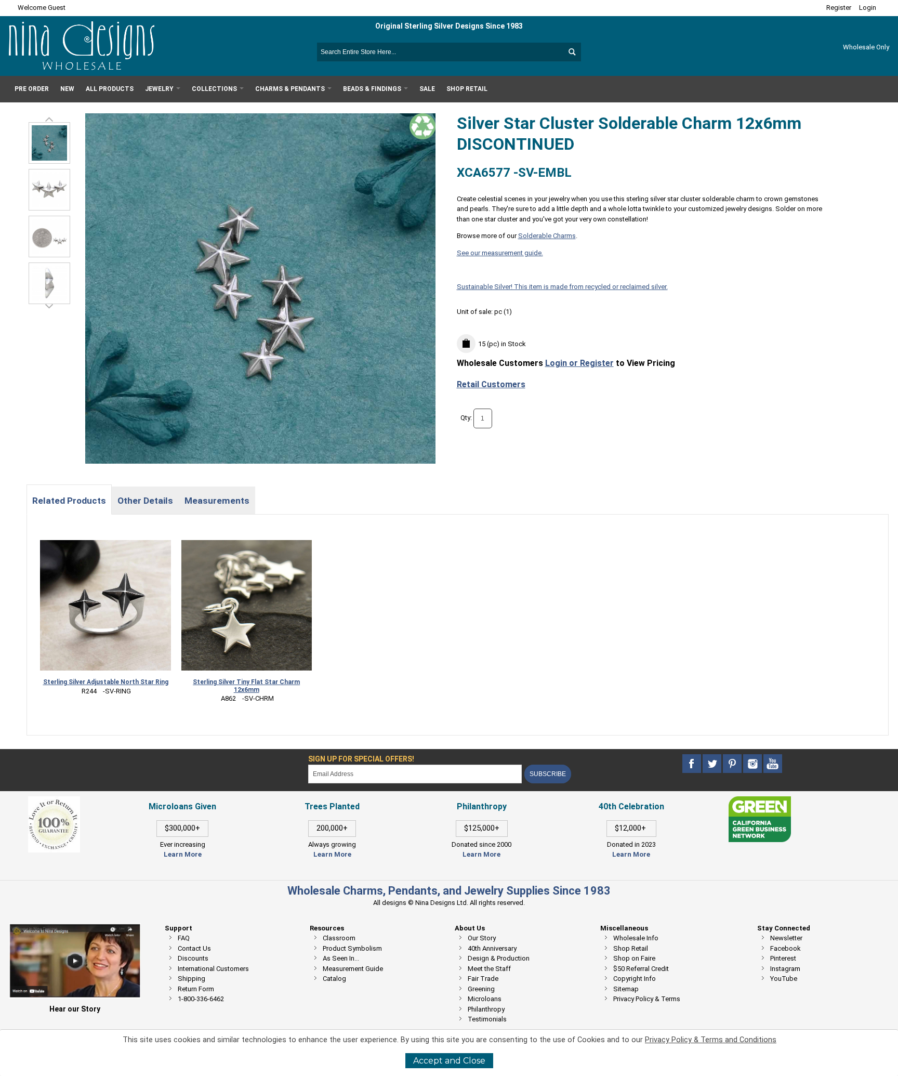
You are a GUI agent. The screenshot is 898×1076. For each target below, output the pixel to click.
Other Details (145, 500)
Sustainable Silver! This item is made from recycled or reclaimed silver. (562, 287)
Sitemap (626, 989)
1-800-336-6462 (201, 999)
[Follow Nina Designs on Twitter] (713, 764)
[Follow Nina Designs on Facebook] (692, 764)
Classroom (339, 938)
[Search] (571, 52)
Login (867, 7)
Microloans (484, 999)
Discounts (193, 958)
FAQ (184, 938)
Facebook (785, 948)
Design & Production (499, 958)
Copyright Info (634, 978)
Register (838, 7)
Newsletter (786, 938)
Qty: (466, 418)
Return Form (196, 989)
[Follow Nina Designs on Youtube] (772, 764)
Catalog (334, 978)
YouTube (783, 978)
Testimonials (487, 1019)
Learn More (183, 854)
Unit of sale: (475, 312)
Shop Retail (630, 948)
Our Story (482, 938)
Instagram (785, 969)
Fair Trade (483, 978)
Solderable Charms (547, 236)
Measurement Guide (353, 969)
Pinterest (783, 958)
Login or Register (579, 363)
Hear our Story (74, 1009)
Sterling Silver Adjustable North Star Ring (105, 682)
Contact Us (194, 948)
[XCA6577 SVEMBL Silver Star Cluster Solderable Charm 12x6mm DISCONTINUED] (49, 143)
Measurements (216, 500)
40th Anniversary (492, 948)
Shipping (191, 978)
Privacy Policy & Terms (646, 999)
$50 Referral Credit (641, 969)
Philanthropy (486, 1009)
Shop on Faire (634, 958)
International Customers (213, 969)
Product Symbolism (352, 948)
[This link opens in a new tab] (760, 801)
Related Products (69, 500)
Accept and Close (449, 1061)
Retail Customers (491, 384)
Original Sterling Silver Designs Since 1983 (449, 26)
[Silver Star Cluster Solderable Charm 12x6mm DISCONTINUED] (49, 189)
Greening (481, 989)
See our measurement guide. (500, 253)
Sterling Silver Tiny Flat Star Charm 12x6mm (246, 685)
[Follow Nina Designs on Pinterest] (733, 764)
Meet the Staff (489, 969)
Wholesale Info (635, 938)
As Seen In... (341, 958)
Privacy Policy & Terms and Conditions (710, 1039)
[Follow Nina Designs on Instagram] (753, 764)
